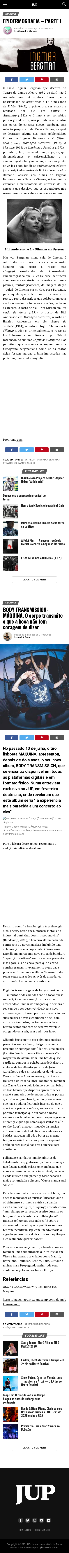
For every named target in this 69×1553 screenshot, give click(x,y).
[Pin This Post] (42, 79)
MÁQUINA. (10, 1328)
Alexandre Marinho (27, 31)
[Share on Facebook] (12, 79)
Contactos (25, 1530)
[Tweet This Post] (27, 79)
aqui (19, 439)
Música (24, 1328)
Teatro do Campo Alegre (19, 463)
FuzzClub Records (38, 1324)
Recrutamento (42, 1530)
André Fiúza (23, 637)
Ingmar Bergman (49, 460)
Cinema (30, 460)
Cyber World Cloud (48, 1547)
